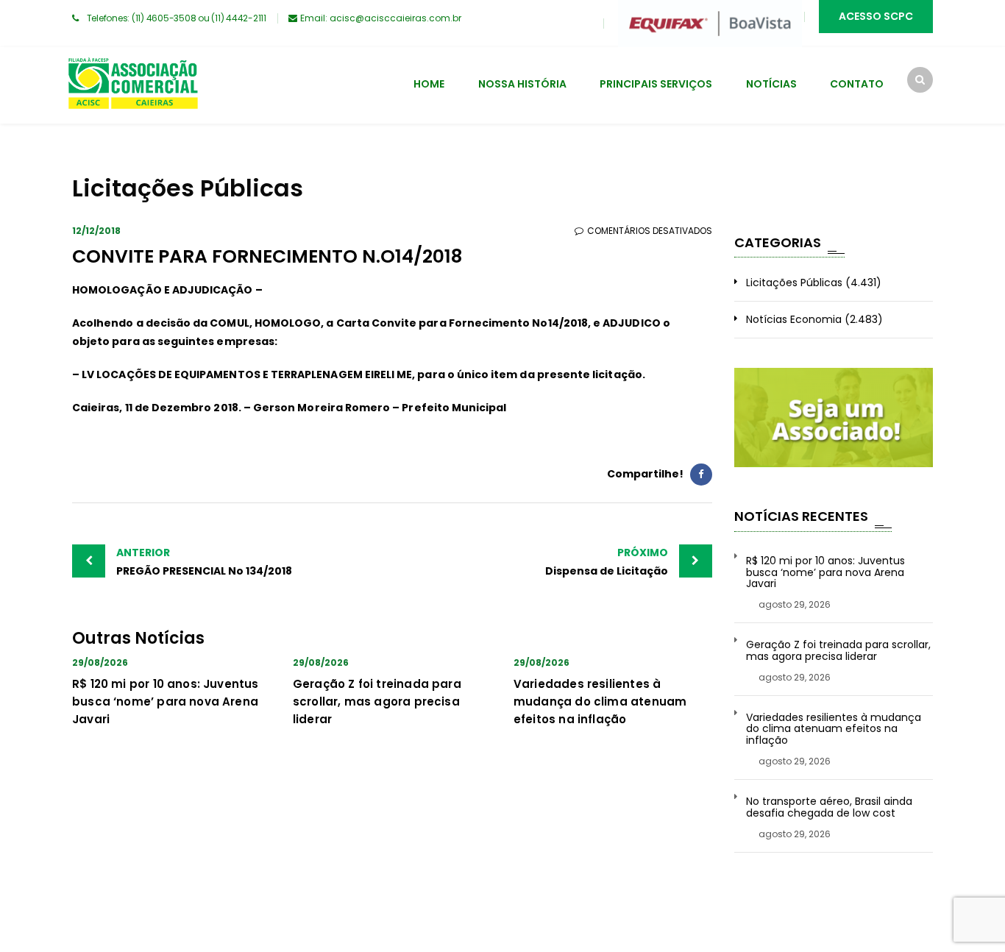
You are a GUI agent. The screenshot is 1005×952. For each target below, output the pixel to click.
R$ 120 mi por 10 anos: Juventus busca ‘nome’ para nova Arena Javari (165, 701)
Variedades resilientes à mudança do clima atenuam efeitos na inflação (600, 701)
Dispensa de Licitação (606, 561)
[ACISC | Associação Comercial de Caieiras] (132, 85)
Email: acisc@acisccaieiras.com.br (380, 18)
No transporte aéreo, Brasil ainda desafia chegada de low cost (829, 807)
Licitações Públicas (794, 282)
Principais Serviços (656, 84)
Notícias (771, 84)
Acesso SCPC (876, 16)
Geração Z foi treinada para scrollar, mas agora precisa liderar (377, 701)
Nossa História (522, 84)
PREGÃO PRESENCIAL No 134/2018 (204, 561)
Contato (857, 84)
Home (428, 84)
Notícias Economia (794, 319)
